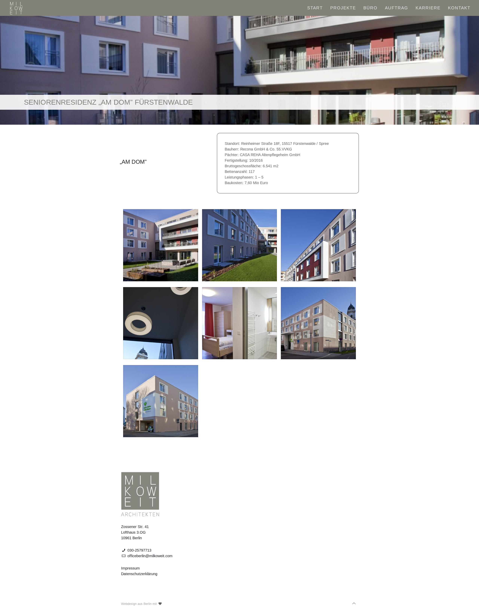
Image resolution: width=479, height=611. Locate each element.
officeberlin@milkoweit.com (150, 556)
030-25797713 (139, 550)
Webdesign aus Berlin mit (139, 604)
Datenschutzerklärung (139, 574)
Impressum (130, 568)
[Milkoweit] (16, 8)
